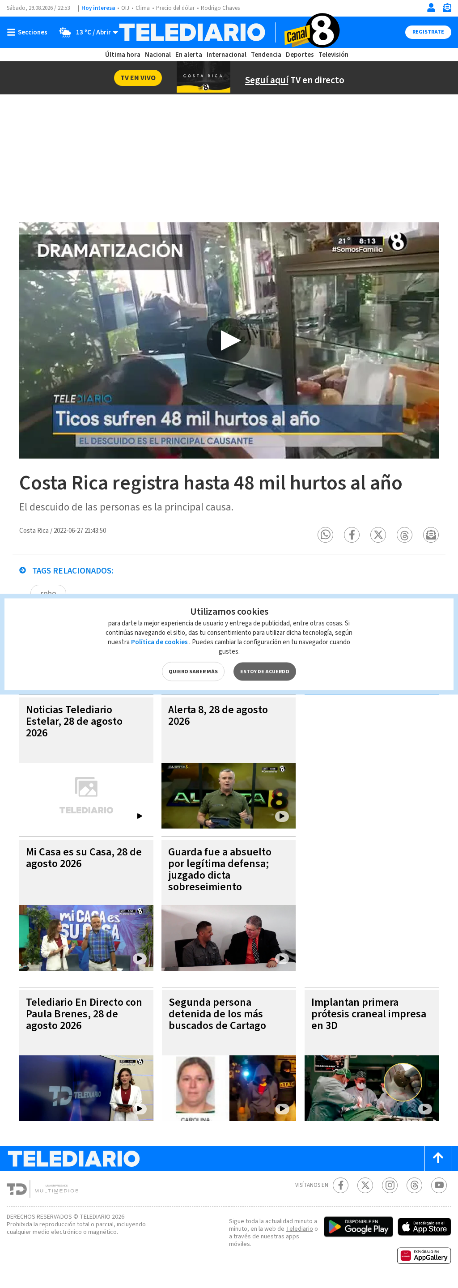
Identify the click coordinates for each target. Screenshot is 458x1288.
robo (48, 593)
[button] (325, 534)
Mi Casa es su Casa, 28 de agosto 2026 (84, 857)
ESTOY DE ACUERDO (264, 671)
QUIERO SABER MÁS (193, 671)
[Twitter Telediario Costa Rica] (365, 1185)
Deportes (300, 55)
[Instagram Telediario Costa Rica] (390, 1185)
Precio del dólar (175, 8)
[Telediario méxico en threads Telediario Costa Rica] (414, 1185)
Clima (143, 8)
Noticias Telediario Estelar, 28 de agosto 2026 (74, 721)
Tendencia (266, 55)
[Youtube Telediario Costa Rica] (439, 1185)
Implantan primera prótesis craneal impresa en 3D (368, 1014)
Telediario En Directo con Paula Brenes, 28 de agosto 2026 (84, 1014)
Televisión (333, 55)
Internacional (226, 55)
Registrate (428, 32)
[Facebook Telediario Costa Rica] (340, 1185)
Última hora (122, 55)
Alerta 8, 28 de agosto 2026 (218, 715)
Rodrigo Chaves (220, 8)
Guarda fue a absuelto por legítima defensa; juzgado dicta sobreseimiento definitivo (219, 875)
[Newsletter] (446, 9)
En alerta (188, 55)
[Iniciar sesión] (431, 7)
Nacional (158, 55)
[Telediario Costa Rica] (229, 32)
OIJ (125, 8)
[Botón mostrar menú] (29, 32)
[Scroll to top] (437, 1158)
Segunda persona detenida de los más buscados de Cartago (217, 1014)
